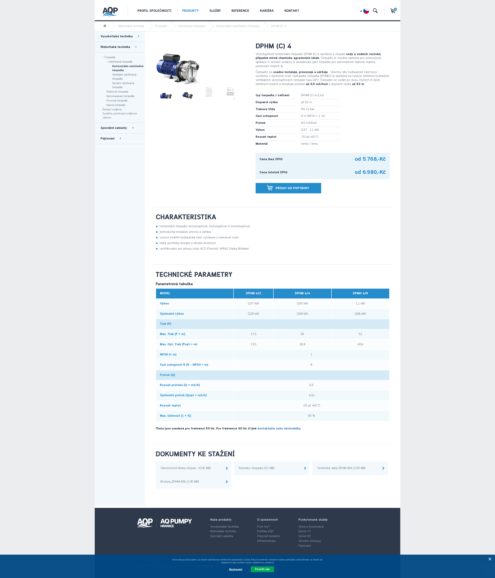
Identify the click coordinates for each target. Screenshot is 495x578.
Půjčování (304, 546)
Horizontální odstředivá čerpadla (237, 26)
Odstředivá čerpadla (191, 26)
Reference (240, 11)
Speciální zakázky (221, 536)
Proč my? (263, 527)
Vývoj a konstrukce (311, 527)
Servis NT (304, 536)
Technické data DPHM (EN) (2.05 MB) (341, 468)
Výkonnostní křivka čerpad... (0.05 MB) (185, 468)
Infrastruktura (266, 541)
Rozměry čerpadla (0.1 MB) (257, 468)
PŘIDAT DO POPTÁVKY (291, 188)
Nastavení (235, 569)
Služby (215, 11)
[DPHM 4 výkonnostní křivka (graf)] (209, 88)
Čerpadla (161, 26)
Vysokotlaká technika (224, 527)
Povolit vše (262, 569)
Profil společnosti (154, 11)
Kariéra (267, 11)
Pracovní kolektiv (268, 536)
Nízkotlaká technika (131, 26)
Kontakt (291, 11)
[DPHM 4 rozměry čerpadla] (230, 88)
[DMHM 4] (188, 88)
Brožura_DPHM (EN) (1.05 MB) (179, 482)
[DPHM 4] (166, 88)
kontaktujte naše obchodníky (279, 429)
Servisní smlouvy (309, 541)
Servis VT (304, 531)
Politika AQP (265, 531)
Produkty (190, 11)
